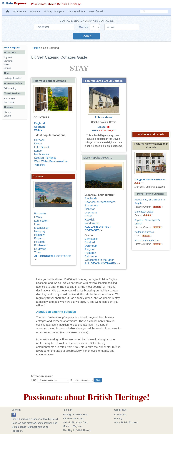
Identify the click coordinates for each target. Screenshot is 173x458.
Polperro (39, 238)
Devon (38, 143)
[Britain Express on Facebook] (13, 414)
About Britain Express (126, 422)
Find (33, 380)
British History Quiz (73, 418)
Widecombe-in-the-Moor (99, 259)
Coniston (90, 209)
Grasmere (91, 212)
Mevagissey (41, 227)
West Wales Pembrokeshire (50, 161)
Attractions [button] (19, 11)
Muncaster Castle (143, 211)
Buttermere (91, 205)
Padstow (39, 234)
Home (36, 47)
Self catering (10, 88)
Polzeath (39, 241)
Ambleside (91, 198)
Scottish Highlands (45, 157)
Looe (37, 224)
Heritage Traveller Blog (75, 414)
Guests (84, 27)
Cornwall (39, 139)
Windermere (92, 223)
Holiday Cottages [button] (53, 11)
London (38, 150)
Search (86, 36)
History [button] (34, 11)
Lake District (41, 147)
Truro (37, 252)
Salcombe (91, 256)
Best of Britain (96, 11)
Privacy (118, 418)
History (7, 112)
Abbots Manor (104, 117)
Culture (7, 115)
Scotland (40, 126)
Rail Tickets (9, 98)
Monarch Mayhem (72, 426)
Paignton (90, 249)
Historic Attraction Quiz (75, 422)
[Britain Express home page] (14, 3)
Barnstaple (91, 238)
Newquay (39, 231)
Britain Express (12, 47)
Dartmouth (91, 245)
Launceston (41, 220)
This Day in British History (77, 430)
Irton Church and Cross (147, 240)
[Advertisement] (14, 163)
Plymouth (90, 252)
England (39, 123)
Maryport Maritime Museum (150, 179)
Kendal (89, 216)
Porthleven (40, 245)
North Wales (41, 154)
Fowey (38, 217)
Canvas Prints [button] (76, 11)
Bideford (90, 242)
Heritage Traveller (12, 78)
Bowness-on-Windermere (100, 201)
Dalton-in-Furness (144, 232)
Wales (38, 130)
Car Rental (9, 102)
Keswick (89, 219)
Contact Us (120, 414)
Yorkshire (39, 164)
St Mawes (40, 248)
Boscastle (40, 213)
